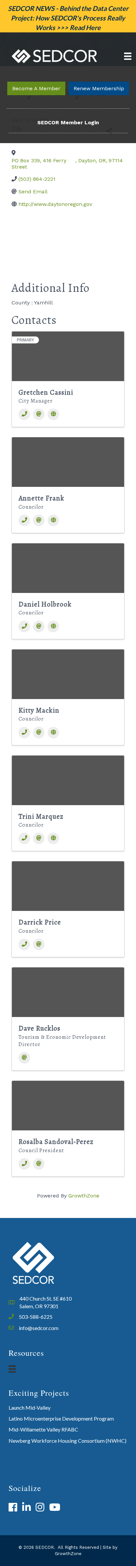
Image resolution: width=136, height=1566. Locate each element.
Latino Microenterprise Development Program (61, 1418)
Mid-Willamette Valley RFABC (43, 1429)
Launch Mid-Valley (30, 1407)
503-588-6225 (35, 1316)
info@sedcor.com (38, 1328)
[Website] (53, 414)
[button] (36, 88)
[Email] (39, 414)
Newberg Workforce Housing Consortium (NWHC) (67, 1440)
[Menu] (127, 56)
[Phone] (24, 414)
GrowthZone (83, 1196)
